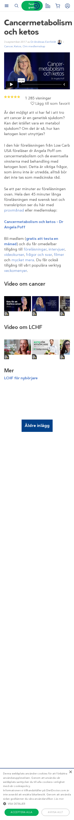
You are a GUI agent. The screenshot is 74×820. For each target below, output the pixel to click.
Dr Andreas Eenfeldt (43, 42)
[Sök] (16, 6)
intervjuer (57, 249)
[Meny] (6, 6)
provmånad (14, 210)
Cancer (8, 46)
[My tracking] (48, 6)
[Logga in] (67, 6)
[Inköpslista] (57, 6)
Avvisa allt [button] (55, 812)
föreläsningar (35, 249)
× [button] (70, 772)
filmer (59, 254)
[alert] (37, 794)
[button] (37, 804)
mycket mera (23, 260)
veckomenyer (15, 270)
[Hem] (37, 6)
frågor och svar (39, 254)
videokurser (14, 254)
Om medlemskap (34, 46)
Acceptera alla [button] (21, 812)
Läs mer (59, 798)
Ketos (17, 46)
